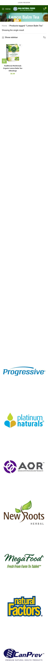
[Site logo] (24, 9)
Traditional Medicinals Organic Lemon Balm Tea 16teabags (12, 68)
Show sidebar (11, 37)
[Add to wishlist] (20, 45)
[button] (4, 61)
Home (5, 26)
